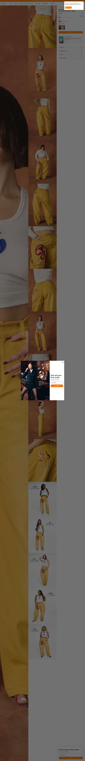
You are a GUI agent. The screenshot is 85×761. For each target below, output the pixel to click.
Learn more (68, 7)
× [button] (82, 2)
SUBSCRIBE (57, 385)
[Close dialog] (62, 362)
